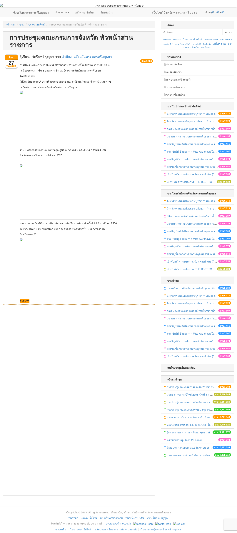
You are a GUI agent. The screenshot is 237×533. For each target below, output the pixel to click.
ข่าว (21, 24)
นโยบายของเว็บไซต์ (80, 529)
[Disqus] (79, 354)
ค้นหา (228, 32)
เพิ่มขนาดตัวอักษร (209, 11)
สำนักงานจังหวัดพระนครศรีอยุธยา (87, 56)
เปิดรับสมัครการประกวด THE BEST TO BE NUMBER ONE (200, 182)
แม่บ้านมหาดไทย (211, 39)
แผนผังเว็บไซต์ (89, 518)
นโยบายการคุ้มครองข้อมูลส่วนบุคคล (160, 529)
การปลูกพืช (168, 44)
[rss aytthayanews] (179, 523)
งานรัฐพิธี (197, 44)
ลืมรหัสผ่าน (106, 12)
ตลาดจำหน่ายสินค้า (183, 44)
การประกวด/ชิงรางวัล (178, 79)
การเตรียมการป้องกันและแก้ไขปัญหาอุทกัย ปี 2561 (195, 288)
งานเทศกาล (226, 39)
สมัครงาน (219, 43)
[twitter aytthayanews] (163, 523)
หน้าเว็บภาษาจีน (134, 518)
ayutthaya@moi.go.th (118, 523)
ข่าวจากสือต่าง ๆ (175, 87)
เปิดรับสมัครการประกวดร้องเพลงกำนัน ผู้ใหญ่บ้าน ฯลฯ (198, 174)
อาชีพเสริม (167, 39)
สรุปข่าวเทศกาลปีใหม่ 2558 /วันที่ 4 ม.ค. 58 (191, 394)
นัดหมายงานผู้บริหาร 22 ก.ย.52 (184, 440)
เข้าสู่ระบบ (61, 12)
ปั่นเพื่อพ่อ (207, 44)
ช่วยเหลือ (60, 529)
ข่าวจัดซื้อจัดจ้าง (175, 94)
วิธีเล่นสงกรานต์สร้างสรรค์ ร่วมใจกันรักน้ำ (191, 129)
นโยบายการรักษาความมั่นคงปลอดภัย (116, 529)
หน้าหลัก (10, 24)
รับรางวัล (177, 39)
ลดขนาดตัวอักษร (202, 11)
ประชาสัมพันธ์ (36, 24)
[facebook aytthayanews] (143, 523)
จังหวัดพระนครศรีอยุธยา (31, 11)
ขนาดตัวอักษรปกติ (205, 11)
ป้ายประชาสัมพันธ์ (192, 39)
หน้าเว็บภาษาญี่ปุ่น (157, 518)
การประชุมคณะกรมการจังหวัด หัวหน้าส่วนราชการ (196, 387)
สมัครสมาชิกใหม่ (84, 12)
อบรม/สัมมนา (174, 72)
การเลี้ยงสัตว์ (206, 47)
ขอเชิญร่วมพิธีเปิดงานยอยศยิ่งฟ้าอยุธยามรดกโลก (195, 144)
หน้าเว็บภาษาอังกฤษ (111, 518)
